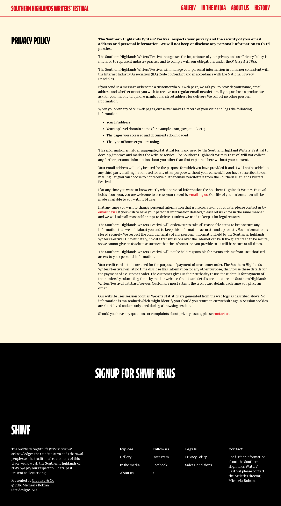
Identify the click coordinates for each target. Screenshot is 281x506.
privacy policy (162, 413)
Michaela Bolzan (242, 480)
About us (240, 8)
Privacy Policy (196, 457)
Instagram (160, 457)
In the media (130, 465)
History (262, 8)
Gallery (188, 8)
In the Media (213, 8)
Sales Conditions (198, 465)
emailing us (198, 194)
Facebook (159, 465)
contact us (221, 313)
